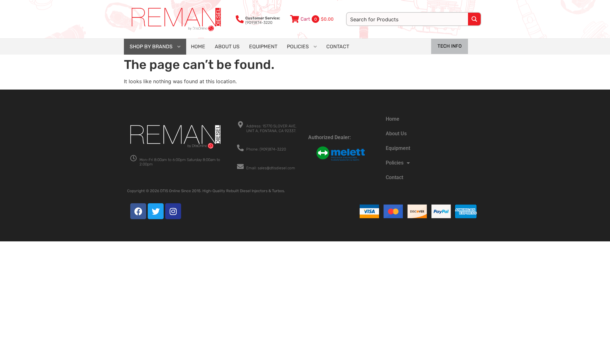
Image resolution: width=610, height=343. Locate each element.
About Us (396, 134)
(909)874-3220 (262, 20)
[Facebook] (138, 211)
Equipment (398, 148)
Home (392, 119)
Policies (394, 163)
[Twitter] (156, 211)
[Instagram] (173, 211)
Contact (394, 177)
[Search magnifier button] (474, 19)
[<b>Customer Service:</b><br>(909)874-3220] (240, 19)
